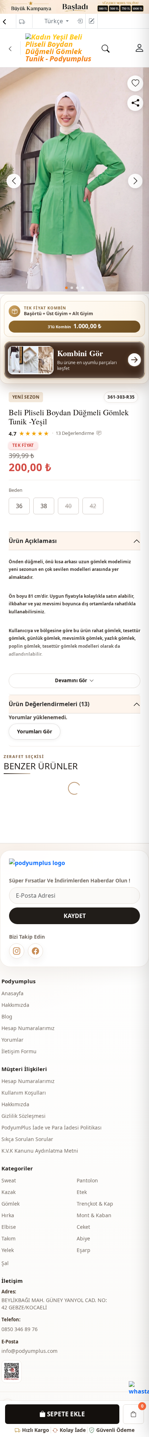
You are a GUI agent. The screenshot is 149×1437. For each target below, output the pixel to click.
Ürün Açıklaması (33, 541)
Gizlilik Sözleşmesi (23, 1115)
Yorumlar (12, 1039)
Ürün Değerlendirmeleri (49, 704)
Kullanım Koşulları (23, 1092)
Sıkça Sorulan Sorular (27, 1139)
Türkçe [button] (54, 21)
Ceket (83, 1226)
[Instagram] (16, 951)
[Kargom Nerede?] (22, 22)
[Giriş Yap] (79, 21)
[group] (74, 179)
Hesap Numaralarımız (28, 1028)
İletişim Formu (19, 1051)
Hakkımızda (15, 1004)
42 (93, 506)
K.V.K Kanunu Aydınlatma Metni (39, 1150)
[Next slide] (135, 181)
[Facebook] (35, 951)
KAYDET (75, 916)
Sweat (8, 1180)
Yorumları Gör (34, 731)
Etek (82, 1192)
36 (19, 506)
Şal (5, 1263)
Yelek (7, 1250)
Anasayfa (12, 993)
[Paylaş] (135, 103)
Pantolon (87, 1180)
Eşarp (83, 1250)
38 (44, 506)
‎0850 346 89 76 (19, 1329)
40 (68, 506)
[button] (66, 288)
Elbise (8, 1226)
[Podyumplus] (37, 863)
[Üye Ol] (91, 21)
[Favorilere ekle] (135, 83)
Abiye (83, 1238)
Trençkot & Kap (95, 1203)
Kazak (8, 1192)
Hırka (7, 1215)
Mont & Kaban (94, 1215)
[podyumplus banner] (74, 6)
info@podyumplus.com (29, 1350)
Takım (8, 1238)
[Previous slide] (14, 181)
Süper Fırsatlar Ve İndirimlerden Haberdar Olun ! (69, 880)
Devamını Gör (71, 680)
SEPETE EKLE (65, 1414)
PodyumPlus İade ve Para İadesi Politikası (51, 1127)
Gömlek (10, 1203)
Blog (6, 1016)
